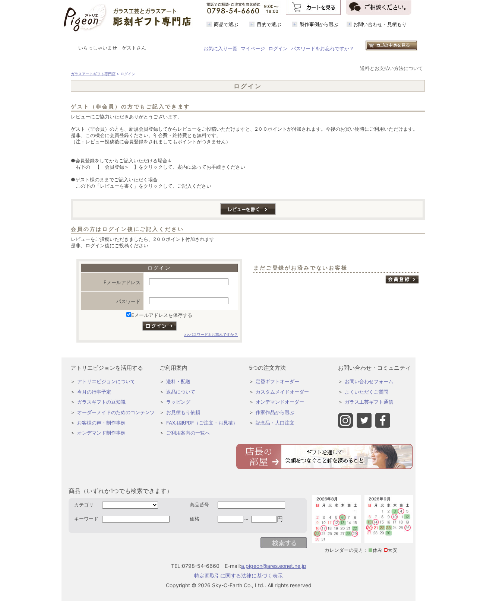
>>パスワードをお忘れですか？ (211, 334)
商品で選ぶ (226, 24)
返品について (180, 392)
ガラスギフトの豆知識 (101, 402)
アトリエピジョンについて (106, 381)
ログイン (278, 48)
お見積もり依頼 (183, 412)
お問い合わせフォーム (369, 381)
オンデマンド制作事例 (101, 433)
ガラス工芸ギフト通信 (369, 402)
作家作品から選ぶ (275, 412)
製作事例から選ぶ (319, 24)
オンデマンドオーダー (280, 402)
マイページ (253, 48)
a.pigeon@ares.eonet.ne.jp (273, 566)
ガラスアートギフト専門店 (93, 73)
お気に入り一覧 (220, 48)
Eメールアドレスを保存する (161, 315)
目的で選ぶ (269, 24)
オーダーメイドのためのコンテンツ (116, 412)
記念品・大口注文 (275, 423)
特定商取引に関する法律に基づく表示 (238, 575)
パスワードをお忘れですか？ (322, 48)
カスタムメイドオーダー (282, 392)
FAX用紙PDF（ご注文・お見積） (202, 423)
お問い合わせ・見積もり (380, 24)
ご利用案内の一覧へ (188, 433)
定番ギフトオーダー (277, 381)
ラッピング (178, 402)
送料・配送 (178, 381)
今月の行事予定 (94, 392)
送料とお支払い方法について (391, 68)
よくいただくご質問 (366, 392)
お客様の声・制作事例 (101, 423)
